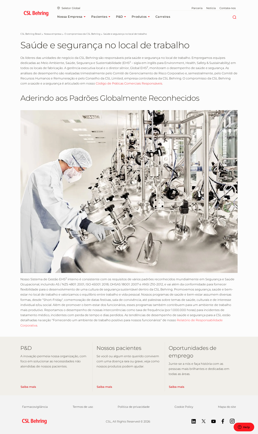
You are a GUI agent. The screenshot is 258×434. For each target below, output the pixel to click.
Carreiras (162, 16)
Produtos (139, 16)
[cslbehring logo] (36, 14)
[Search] (234, 17)
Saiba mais (28, 387)
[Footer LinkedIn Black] (192, 421)
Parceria (197, 8)
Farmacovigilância (35, 407)
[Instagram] (230, 421)
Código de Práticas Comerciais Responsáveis (129, 83)
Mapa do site (227, 407)
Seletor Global (71, 8)
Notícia (211, 8)
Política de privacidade (134, 407)
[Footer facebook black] (221, 421)
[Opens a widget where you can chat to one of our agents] (243, 427)
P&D (119, 16)
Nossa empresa (70, 16)
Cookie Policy (184, 407)
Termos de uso (83, 407)
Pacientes (99, 16)
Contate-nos (227, 8)
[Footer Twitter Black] (201, 421)
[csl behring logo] (33, 421)
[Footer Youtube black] (211, 421)
